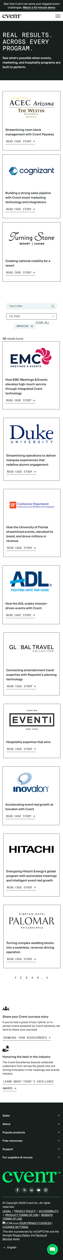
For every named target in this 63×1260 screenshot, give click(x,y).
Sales (6, 1116)
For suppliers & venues (18, 1157)
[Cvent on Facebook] (17, 1190)
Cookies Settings (15, 1227)
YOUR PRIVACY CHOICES (35, 1223)
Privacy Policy (21, 1235)
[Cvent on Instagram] (46, 1190)
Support (8, 1149)
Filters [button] (14, 316)
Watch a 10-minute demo (39, 7)
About (6, 1124)
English (11, 1247)
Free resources (13, 1141)
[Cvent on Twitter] (24, 1190)
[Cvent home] (12, 16)
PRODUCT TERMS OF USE (21, 1215)
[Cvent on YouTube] (38, 1190)
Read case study (18, 141)
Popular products (14, 1132)
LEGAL (7, 1211)
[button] (42, 322)
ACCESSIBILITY (49, 1211)
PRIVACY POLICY (24, 1211)
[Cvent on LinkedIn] (31, 1190)
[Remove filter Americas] (32, 326)
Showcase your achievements (25, 1037)
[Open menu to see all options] (57, 16)
